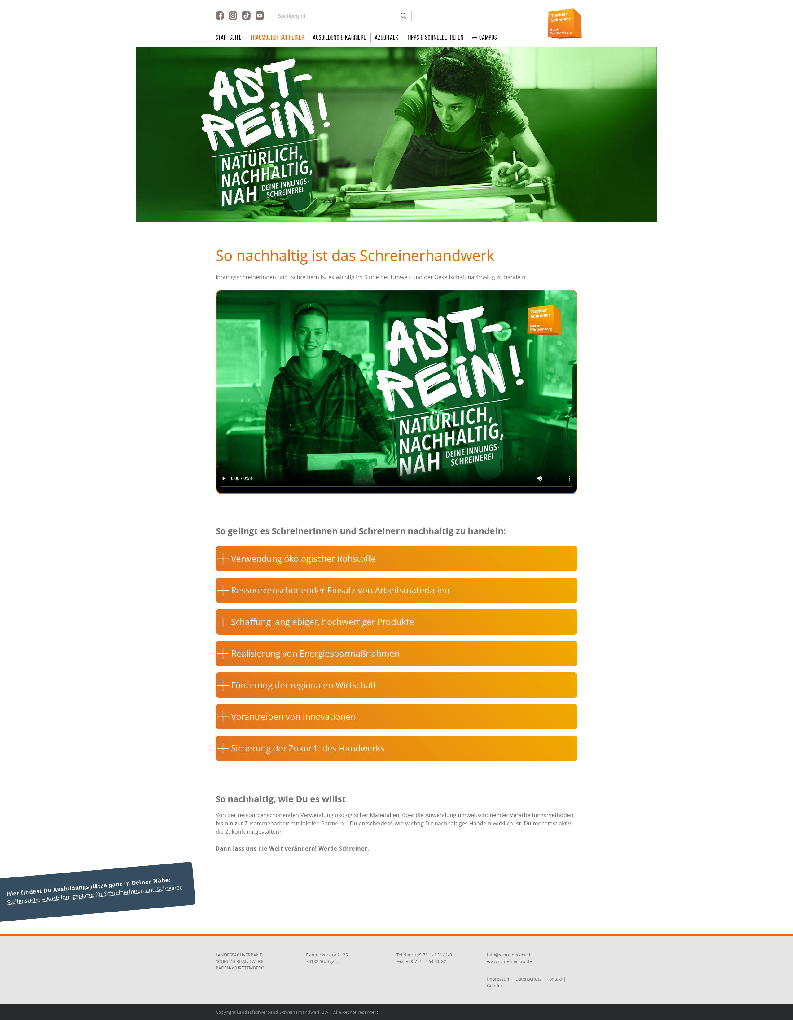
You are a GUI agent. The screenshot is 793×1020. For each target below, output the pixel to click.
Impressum (498, 979)
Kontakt (554, 979)
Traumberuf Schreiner (277, 37)
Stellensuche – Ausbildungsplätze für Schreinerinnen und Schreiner (94, 894)
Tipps (435, 37)
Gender (494, 985)
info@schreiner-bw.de (510, 955)
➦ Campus (484, 37)
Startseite (229, 37)
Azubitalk (387, 37)
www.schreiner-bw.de (509, 961)
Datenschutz (528, 979)
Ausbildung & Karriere (339, 37)
